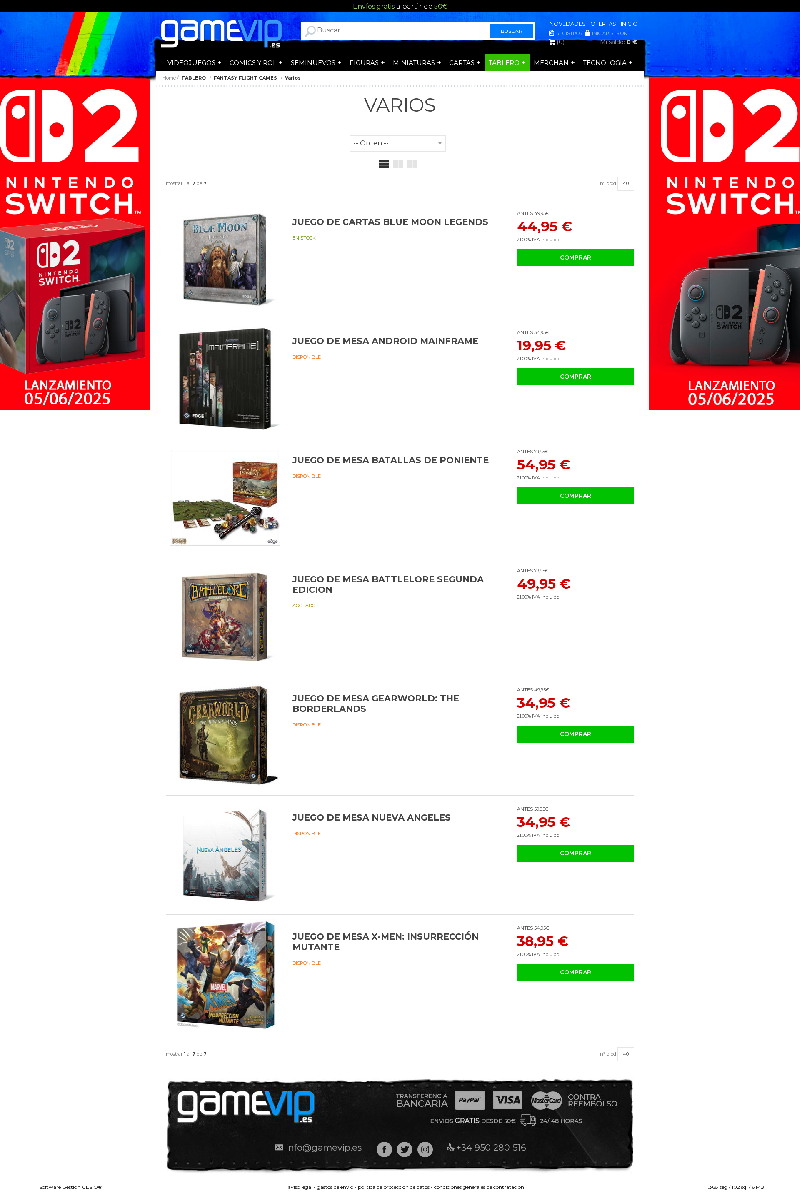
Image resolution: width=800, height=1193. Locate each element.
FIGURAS (364, 63)
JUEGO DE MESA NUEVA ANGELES (371, 817)
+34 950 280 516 (491, 1147)
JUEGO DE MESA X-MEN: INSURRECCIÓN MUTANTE (385, 941)
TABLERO (504, 63)
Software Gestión (59, 1187)
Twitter (405, 1149)
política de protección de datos (394, 1187)
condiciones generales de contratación (479, 1187)
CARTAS (462, 63)
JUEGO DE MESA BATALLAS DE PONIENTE (390, 460)
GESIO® (92, 1187)
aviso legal (300, 1187)
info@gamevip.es (324, 1147)
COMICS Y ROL (253, 63)
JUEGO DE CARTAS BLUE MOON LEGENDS (390, 222)
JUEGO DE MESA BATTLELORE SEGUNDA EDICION (388, 584)
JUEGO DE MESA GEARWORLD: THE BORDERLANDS (375, 703)
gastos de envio (335, 1187)
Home (169, 78)
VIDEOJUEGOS (191, 63)
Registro (568, 33)
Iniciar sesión (610, 33)
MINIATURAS (414, 63)
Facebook (384, 1149)
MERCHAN (551, 63)
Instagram (425, 1149)
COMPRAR (575, 257)
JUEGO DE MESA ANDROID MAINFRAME (385, 341)
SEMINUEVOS (313, 63)
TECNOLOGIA (605, 63)
